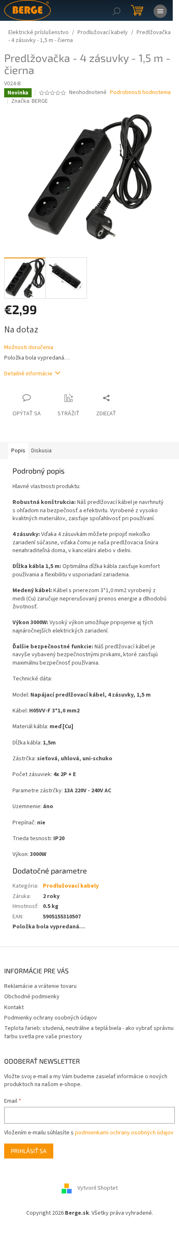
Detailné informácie (28, 374)
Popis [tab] (18, 451)
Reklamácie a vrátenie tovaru (40, 986)
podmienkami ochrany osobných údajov (124, 1133)
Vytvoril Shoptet (97, 1188)
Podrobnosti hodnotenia (140, 93)
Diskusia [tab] (41, 451)
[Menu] (160, 10)
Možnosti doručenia (28, 348)
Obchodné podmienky (32, 996)
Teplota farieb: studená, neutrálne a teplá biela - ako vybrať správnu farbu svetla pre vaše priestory (89, 1032)
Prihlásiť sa (29, 1150)
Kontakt (14, 1007)
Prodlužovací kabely (71, 886)
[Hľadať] (116, 10)
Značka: (29, 101)
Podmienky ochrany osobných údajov (50, 1018)
